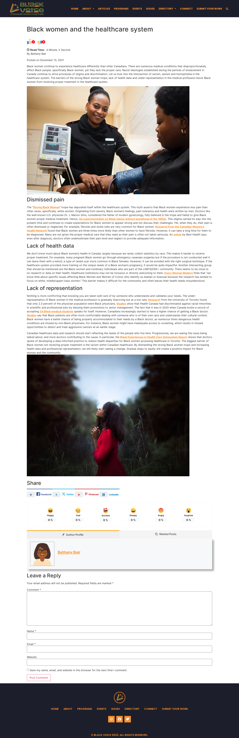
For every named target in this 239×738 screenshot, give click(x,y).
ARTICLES (104, 8)
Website (32, 657)
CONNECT (186, 8)
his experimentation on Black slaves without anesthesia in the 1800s (122, 219)
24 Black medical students (56, 311)
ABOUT (86, 8)
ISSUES (150, 8)
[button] (88, 8)
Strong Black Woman (46, 207)
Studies (121, 303)
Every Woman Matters (178, 273)
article (177, 234)
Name (31, 631)
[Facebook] (119, 719)
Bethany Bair (69, 552)
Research (154, 299)
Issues (115, 709)
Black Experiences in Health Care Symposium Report (153, 337)
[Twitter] (127, 719)
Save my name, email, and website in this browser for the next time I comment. (78, 670)
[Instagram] (111, 719)
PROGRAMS (121, 8)
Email (31, 644)
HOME (74, 8)
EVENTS (137, 8)
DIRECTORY (166, 8)
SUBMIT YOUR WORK (209, 8)
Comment (34, 589)
